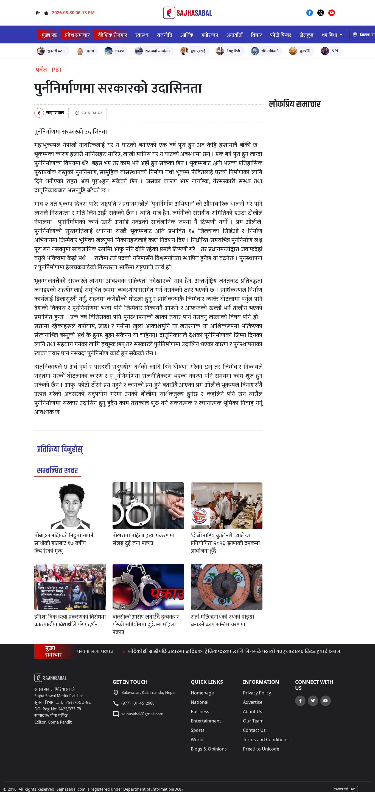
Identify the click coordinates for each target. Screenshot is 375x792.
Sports (198, 730)
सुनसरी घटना (56, 50)
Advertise (252, 702)
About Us (252, 711)
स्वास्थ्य (142, 35)
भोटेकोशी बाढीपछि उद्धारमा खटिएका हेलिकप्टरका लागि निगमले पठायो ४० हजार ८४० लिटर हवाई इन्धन (217, 651)
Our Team (253, 721)
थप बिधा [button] (330, 35)
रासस (90, 50)
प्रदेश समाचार (77, 35)
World (197, 739)
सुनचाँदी (305, 50)
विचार (256, 35)
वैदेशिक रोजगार (112, 35)
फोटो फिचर (280, 35)
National (199, 702)
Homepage (202, 693)
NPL (335, 50)
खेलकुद (307, 35)
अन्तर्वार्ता (234, 35)
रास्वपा (119, 50)
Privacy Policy (257, 693)
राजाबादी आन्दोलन (157, 50)
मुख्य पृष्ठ (49, 35)
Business (200, 711)
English (233, 50)
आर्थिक (186, 35)
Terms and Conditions (266, 739)
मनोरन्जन (210, 35)
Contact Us (254, 730)
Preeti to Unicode (261, 749)
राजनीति (164, 35)
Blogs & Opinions (209, 749)
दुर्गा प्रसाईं (198, 50)
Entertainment (206, 721)
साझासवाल (55, 113)
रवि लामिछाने (269, 50)
